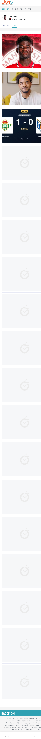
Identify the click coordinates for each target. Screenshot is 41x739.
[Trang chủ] (7, 2)
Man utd (20, 727)
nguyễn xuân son (17, 729)
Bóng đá (5, 9)
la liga (38, 725)
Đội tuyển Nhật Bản (14, 721)
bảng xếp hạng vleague (11, 725)
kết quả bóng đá (10, 723)
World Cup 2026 (10, 718)
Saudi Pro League (10, 727)
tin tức (37, 729)
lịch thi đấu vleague (27, 725)
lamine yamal (29, 729)
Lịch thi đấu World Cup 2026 (25, 718)
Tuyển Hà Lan (26, 721)
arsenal (34, 727)
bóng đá (19, 723)
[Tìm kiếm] (38, 3)
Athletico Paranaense (19, 19)
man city (27, 727)
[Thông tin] (34, 3)
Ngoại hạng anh (29, 723)
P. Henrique (17, 9)
